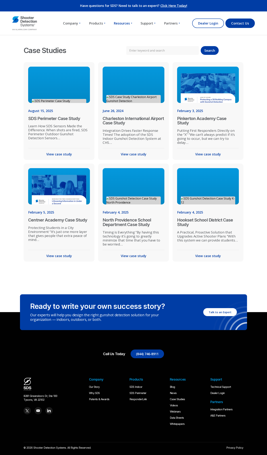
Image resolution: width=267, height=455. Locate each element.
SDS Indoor (136, 387)
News (173, 393)
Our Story (94, 387)
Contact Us (240, 23)
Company (70, 23)
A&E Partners (218, 415)
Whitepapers (177, 424)
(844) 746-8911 (147, 354)
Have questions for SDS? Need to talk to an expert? (133, 5)
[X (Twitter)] (27, 410)
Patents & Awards (99, 399)
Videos (174, 405)
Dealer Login (208, 23)
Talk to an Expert (220, 312)
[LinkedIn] (49, 410)
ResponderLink (138, 399)
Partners (171, 23)
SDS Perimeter (138, 393)
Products (96, 23)
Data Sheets (177, 417)
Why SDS (94, 393)
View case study (59, 154)
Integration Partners (221, 409)
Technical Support (220, 387)
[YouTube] (38, 410)
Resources (122, 23)
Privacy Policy (234, 447)
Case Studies (177, 399)
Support (147, 23)
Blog (172, 387)
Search (209, 50)
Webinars (175, 411)
